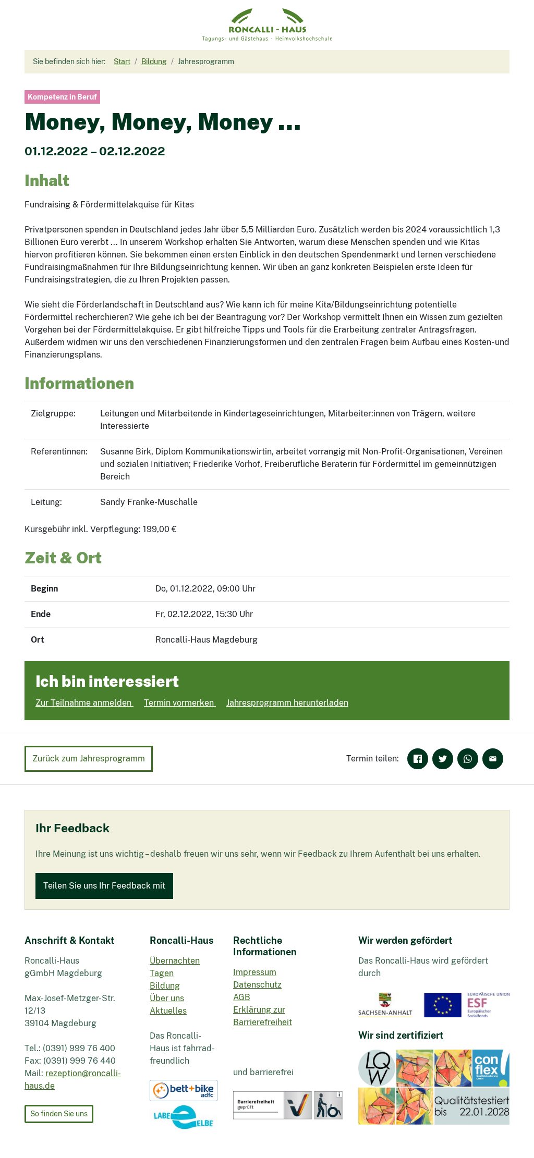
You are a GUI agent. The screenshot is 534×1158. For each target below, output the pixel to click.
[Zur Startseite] (267, 25)
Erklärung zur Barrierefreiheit (262, 1016)
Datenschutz (257, 985)
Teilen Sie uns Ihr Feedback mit (104, 886)
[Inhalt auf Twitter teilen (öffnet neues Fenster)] (442, 758)
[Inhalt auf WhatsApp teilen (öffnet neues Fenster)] (467, 758)
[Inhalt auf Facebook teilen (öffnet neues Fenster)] (417, 758)
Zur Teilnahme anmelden (84, 703)
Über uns (167, 998)
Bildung (165, 986)
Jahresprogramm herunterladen (287, 703)
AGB (241, 997)
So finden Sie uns (59, 1114)
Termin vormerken (180, 703)
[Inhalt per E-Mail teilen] (492, 758)
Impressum (254, 972)
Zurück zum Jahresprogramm (88, 758)
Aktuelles (168, 1011)
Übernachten (175, 961)
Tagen (162, 973)
